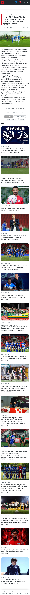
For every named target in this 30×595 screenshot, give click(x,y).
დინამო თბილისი (11, 119)
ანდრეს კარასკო (19, 116)
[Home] (2, 2)
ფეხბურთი (12, 11)
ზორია (22, 119)
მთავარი (4, 11)
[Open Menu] (27, 2)
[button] (6, 7)
